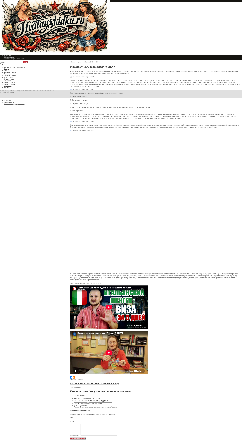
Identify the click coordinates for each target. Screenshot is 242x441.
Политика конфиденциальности (14, 59)
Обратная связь (9, 57)
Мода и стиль (8, 77)
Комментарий (75, 435)
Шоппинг (7, 87)
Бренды (6, 69)
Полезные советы (9, 82)
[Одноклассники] (74, 377)
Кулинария (7, 74)
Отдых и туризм (76, 62)
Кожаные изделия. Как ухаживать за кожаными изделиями (100, 391)
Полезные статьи (9, 84)
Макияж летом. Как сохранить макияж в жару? (94, 383)
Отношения (7, 81)
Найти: (2, 62)
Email (72, 421)
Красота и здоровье (10, 72)
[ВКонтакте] (71, 377)
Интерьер (7, 70)
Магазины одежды (10, 75)
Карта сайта (7, 55)
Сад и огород (8, 86)
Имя (71, 417)
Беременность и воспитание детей (15, 67)
